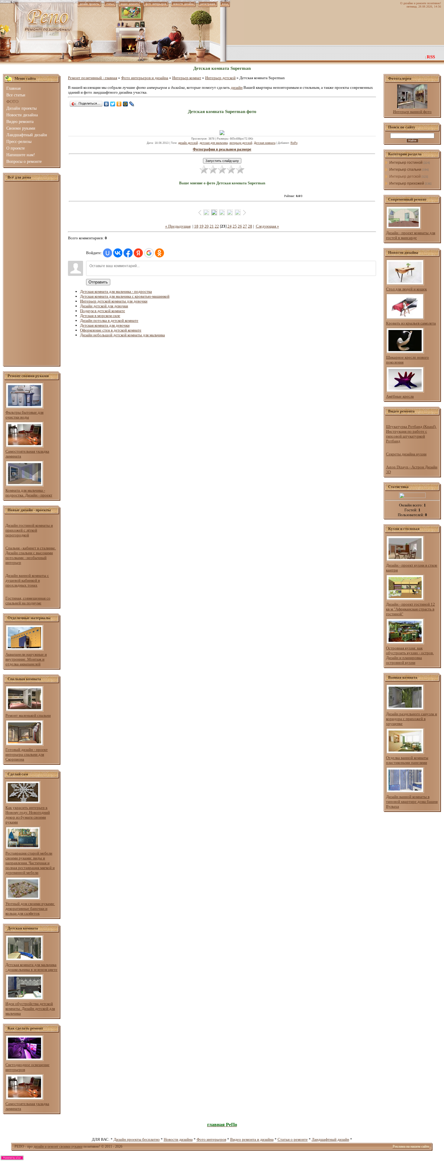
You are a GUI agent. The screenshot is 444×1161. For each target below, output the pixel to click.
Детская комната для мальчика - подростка (116, 291)
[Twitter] (113, 104)
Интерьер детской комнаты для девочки (113, 301)
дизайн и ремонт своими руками (58, 1146)
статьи (110, 3)
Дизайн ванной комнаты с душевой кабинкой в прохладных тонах (27, 580)
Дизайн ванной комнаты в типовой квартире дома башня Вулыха (412, 801)
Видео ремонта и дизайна (252, 1139)
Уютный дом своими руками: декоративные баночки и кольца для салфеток (30, 908)
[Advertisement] (32, 273)
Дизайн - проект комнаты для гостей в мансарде (410, 235)
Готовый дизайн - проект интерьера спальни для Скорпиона (26, 754)
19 (201, 226)
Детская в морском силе (100, 315)
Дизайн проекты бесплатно (137, 1139)
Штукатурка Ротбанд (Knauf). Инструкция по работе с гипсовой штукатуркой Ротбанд (411, 433)
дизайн (237, 87)
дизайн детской (188, 142)
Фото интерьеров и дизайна (144, 78)
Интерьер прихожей (406, 183)
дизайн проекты (89, 3)
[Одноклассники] (119, 104)
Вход (225, 3)
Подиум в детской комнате (102, 311)
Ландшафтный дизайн (330, 1139)
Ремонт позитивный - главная (92, 78)
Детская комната (264, 142)
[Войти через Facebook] (128, 252)
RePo (294, 142)
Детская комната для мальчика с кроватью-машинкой (124, 296)
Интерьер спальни (405, 169)
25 (235, 226)
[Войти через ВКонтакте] (117, 252)
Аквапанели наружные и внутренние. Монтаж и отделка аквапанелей (26, 659)
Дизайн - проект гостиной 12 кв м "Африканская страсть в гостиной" (410, 609)
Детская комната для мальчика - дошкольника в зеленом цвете (31, 967)
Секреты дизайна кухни (406, 454)
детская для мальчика (214, 142)
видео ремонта (130, 3)
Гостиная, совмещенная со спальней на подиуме (27, 600)
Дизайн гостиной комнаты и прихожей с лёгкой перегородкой (29, 530)
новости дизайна (183, 3)
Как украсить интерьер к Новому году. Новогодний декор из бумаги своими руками (27, 814)
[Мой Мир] (125, 104)
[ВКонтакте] (106, 104)
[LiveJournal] (132, 104)
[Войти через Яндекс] (138, 252)
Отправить (98, 282)
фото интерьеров (155, 3)
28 (250, 226)
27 (245, 226)
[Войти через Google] (149, 253)
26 (240, 226)
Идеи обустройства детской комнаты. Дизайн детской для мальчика (30, 1008)
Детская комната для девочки (105, 325)
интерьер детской (241, 142)
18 (196, 226)
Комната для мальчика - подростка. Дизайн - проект (28, 492)
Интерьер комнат (186, 78)
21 (212, 226)
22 (217, 226)
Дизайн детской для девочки (104, 306)
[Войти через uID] (107, 252)
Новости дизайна (178, 1139)
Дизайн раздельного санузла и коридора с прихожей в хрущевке (411, 719)
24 (229, 226)
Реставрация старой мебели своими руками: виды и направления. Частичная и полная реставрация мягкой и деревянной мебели (30, 863)
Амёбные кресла (400, 396)
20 (206, 226)
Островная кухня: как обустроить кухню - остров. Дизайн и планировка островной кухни (410, 655)
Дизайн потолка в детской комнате (109, 320)
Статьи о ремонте (293, 1139)
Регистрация (207, 3)
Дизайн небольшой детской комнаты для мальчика (122, 335)
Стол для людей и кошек (406, 289)
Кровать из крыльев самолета (411, 323)
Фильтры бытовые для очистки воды (24, 414)
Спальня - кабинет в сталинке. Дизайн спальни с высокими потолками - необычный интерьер (30, 555)
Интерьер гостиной (406, 162)
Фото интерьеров (211, 1139)
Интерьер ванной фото (412, 111)
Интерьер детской (220, 78)
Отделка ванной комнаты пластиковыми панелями (407, 760)
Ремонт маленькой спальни (28, 715)
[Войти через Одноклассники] (159, 252)
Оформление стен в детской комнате (110, 330)
